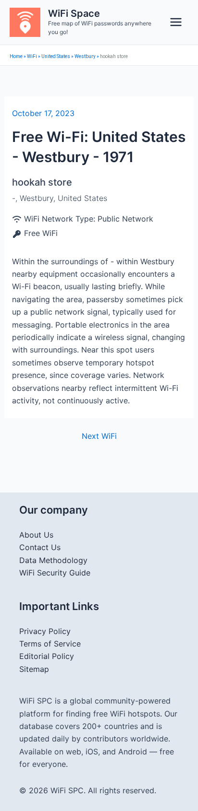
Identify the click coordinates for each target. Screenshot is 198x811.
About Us (36, 535)
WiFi (32, 56)
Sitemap (34, 669)
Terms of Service (50, 643)
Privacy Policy (45, 631)
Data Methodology (53, 560)
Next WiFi (99, 436)
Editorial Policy (46, 656)
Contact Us (40, 547)
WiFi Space (74, 13)
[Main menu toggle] (175, 22)
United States (55, 56)
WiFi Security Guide (54, 572)
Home (16, 56)
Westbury (85, 56)
